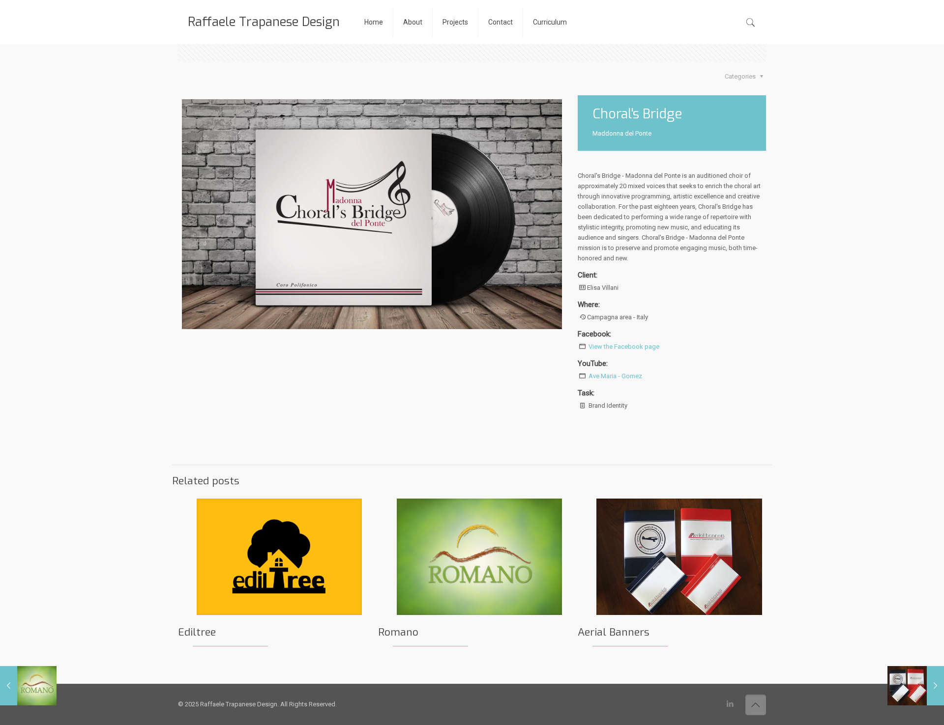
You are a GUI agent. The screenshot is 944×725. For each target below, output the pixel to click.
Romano (398, 632)
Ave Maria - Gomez (615, 376)
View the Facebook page (624, 346)
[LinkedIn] (730, 703)
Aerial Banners (613, 632)
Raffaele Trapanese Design (264, 22)
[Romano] (28, 685)
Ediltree (197, 632)
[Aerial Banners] (915, 685)
